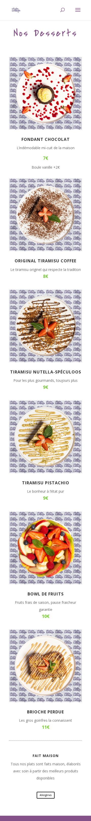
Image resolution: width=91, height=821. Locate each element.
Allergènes (46, 795)
